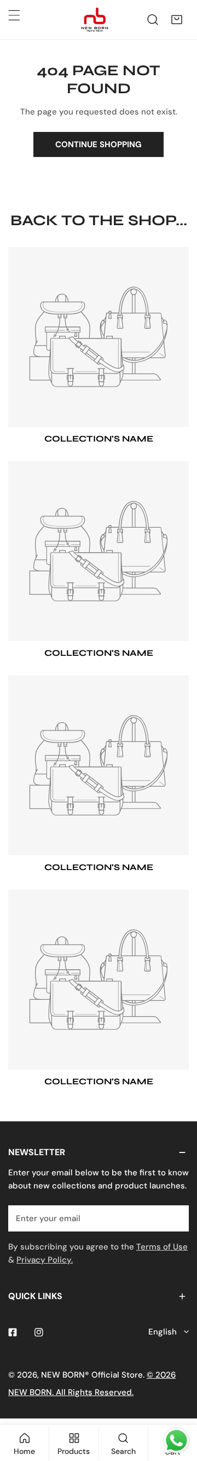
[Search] (153, 20)
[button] (177, 20)
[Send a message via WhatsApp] (176, 1441)
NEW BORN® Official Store (92, 1374)
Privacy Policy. (44, 1259)
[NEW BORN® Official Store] (94, 19)
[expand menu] (14, 15)
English (162, 1331)
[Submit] (174, 1217)
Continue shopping (98, 144)
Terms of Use (162, 1246)
